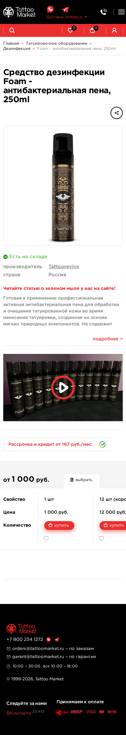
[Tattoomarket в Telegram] (65, 9)
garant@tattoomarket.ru (38, 657)
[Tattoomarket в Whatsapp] (50, 9)
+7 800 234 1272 (24, 640)
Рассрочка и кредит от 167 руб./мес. (50, 444)
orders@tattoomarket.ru (38, 649)
